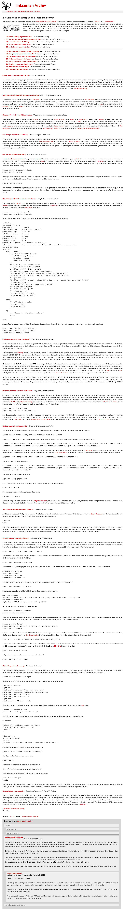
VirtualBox (13, 402)
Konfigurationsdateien (40, 501)
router (101, 104)
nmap (115, 402)
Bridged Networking (25, 402)
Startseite (9, 11)
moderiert (29, 821)
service (38, 159)
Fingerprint (88, 450)
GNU (81, 119)
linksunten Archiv (31, 5)
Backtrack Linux (104, 419)
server (6, 159)
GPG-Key (83, 804)
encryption (9, 126)
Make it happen (12, 829)
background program (18, 159)
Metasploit (18, 419)
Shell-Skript (54, 205)
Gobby (79, 121)
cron (82, 705)
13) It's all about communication (17, 69)
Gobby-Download (96, 514)
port (42, 161)
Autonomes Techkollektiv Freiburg (46, 21)
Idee (15, 11)
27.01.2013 (97, 21)
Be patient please (13, 833)
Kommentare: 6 (109, 21)
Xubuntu (101, 119)
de (10, 816)
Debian (72, 119)
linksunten (29, 11)
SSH (56, 128)
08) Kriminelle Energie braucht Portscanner (21, 56)
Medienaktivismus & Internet (30, 816)
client (77, 159)
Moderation (21, 11)
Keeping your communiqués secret (88, 128)
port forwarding (48, 128)
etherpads (36, 99)
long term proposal (14, 873)
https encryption (59, 126)
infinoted (35, 119)
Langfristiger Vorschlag (14, 837)
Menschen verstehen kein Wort (15, 905)
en (13, 816)
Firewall (18, 203)
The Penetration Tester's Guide (40, 419)
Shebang (20, 352)
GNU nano (28, 207)
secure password (74, 141)
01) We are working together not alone (15, 75)
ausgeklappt (21, 821)
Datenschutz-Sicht (62, 373)
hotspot (21, 106)
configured (5, 106)
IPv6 (108, 370)
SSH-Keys (57, 646)
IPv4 (120, 370)
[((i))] (6, 9)
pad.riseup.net (89, 99)
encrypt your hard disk (46, 141)
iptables (5, 205)
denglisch (8, 825)
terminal (100, 161)
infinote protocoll (59, 119)
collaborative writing (80, 88)
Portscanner (106, 402)
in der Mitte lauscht (61, 452)
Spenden (37, 11)
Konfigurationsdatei (32, 635)
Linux (85, 119)
